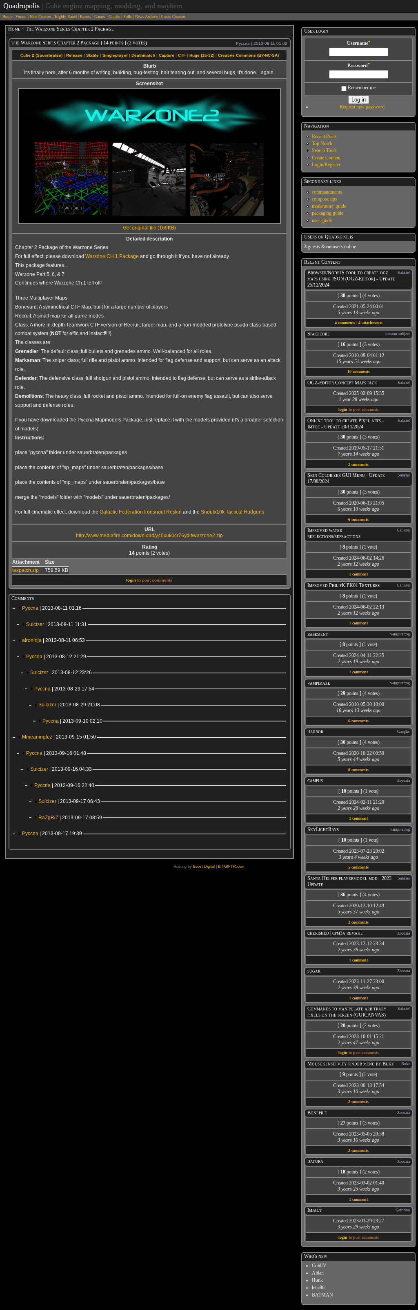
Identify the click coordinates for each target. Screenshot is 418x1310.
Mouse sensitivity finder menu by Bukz (350, 1064)
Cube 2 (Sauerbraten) (41, 55)
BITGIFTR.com (231, 867)
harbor (315, 731)
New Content (40, 16)
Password (358, 65)
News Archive (146, 16)
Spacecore (318, 334)
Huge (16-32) (201, 55)
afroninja (53, 640)
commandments (327, 192)
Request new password (362, 107)
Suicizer (56, 624)
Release (74, 55)
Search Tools (324, 150)
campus (315, 780)
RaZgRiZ (70, 817)
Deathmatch (143, 55)
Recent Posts (324, 136)
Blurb (149, 66)
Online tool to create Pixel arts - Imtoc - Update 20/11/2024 (345, 424)
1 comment (358, 574)
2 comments (358, 464)
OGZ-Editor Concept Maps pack (342, 383)
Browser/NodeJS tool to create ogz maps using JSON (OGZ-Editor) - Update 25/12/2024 (351, 279)
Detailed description (149, 239)
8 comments (358, 769)
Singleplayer (115, 55)
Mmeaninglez (59, 737)
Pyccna (52, 608)
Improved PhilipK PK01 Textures (343, 585)
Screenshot (149, 83)
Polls (127, 16)
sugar (313, 971)
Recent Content (322, 262)
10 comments (358, 371)
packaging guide (327, 213)
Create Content (173, 16)
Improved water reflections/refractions (333, 533)
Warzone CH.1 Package (112, 256)
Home (7, 16)
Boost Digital (204, 867)
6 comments (358, 519)
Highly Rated (66, 16)
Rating (149, 547)
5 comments (358, 867)
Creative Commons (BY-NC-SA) (248, 55)
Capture (166, 55)
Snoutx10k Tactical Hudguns (232, 512)
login (131, 580)
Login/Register (326, 165)
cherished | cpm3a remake (335, 933)
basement (317, 634)
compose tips (324, 199)
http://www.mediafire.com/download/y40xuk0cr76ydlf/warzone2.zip (149, 535)
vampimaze (318, 683)
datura (315, 1161)
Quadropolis (21, 6)
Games (99, 16)
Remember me (361, 87)
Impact (314, 1210)
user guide (322, 220)
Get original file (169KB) (149, 228)
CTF (182, 55)
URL (150, 529)
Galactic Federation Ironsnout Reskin (141, 512)
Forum (21, 16)
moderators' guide (329, 206)
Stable (92, 55)
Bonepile (317, 1113)
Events (85, 16)
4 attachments (370, 322)
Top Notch (322, 143)
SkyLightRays (323, 829)
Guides (114, 16)
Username (358, 43)
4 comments (345, 322)
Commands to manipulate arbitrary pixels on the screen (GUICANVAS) (347, 1012)
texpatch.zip (25, 570)
